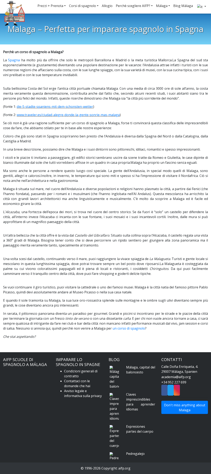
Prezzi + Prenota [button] (50, 5)
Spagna (14, 60)
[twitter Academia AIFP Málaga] (171, 391)
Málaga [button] (162, 5)
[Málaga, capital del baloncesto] (114, 377)
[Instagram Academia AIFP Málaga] (177, 391)
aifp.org (124, 468)
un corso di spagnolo (129, 328)
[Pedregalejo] (114, 456)
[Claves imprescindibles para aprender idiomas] (114, 407)
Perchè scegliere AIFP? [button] (133, 5)
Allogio (107, 5)
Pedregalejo (135, 453)
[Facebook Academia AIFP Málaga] (164, 391)
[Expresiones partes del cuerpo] (114, 436)
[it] (201, 7)
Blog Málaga (183, 5)
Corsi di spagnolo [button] (82, 5)
